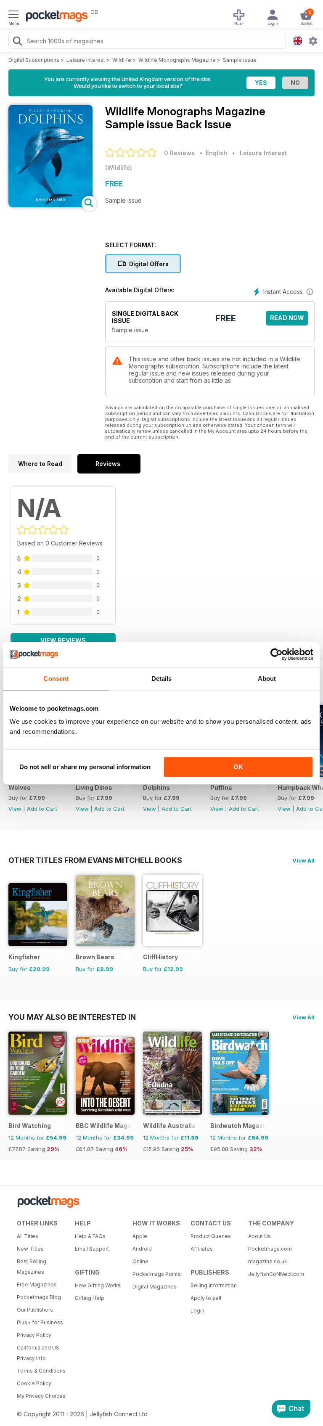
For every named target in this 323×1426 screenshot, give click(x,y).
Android (142, 1249)
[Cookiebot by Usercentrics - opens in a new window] (276, 654)
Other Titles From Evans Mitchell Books (95, 860)
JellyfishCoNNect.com (274, 1274)
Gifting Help (89, 1298)
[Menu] (13, 16)
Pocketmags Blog (39, 1297)
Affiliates (202, 1249)
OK (238, 766)
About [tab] (267, 678)
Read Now (287, 317)
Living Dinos (94, 787)
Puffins (221, 787)
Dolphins (156, 787)
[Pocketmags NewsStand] (54, 16)
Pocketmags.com (270, 1249)
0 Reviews (179, 152)
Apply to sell (206, 1298)
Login (197, 1310)
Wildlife (121, 60)
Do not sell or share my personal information (85, 766)
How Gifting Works (98, 1285)
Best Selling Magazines (31, 1266)
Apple (139, 1236)
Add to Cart (42, 808)
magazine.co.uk (267, 1261)
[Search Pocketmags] (17, 42)
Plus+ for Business (40, 1322)
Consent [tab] (56, 678)
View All (303, 860)
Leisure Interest (85, 60)
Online (140, 1261)
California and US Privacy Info (38, 1352)
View (14, 808)
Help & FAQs (90, 1236)
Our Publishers (35, 1310)
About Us (259, 1236)
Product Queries (211, 1236)
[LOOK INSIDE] (50, 205)
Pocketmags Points (156, 1274)
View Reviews (63, 640)
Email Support (92, 1249)
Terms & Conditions (41, 1371)
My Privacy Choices (41, 1396)
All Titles (27, 1236)
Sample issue (240, 60)
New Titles (30, 1249)
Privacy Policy (34, 1335)
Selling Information (214, 1285)
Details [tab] (161, 678)
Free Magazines (37, 1284)
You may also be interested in (72, 1017)
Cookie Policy (34, 1383)
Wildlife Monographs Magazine (177, 60)
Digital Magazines (154, 1286)
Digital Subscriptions (33, 60)
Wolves (19, 787)
